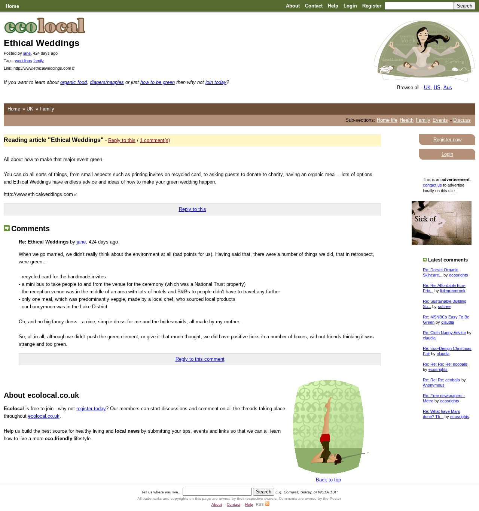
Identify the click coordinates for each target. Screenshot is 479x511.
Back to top (328, 480)
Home (12, 6)
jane (27, 53)
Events (440, 120)
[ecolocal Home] (424, 80)
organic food (73, 82)
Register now (447, 139)
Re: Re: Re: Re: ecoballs (445, 364)
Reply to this (121, 140)
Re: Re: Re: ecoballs (441, 380)
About (293, 6)
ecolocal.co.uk (44, 416)
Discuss (462, 120)
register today (91, 408)
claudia (447, 322)
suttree (444, 306)
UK (427, 87)
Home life (387, 120)
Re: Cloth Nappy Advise (444, 332)
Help (333, 6)
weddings (23, 60)
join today (215, 82)
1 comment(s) (155, 140)
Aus (447, 87)
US (437, 87)
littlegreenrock (453, 290)
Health (407, 120)
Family (423, 120)
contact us (432, 185)
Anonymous (434, 385)
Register (371, 6)
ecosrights (458, 275)
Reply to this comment (200, 359)
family (38, 60)
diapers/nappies (107, 82)
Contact (314, 6)
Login (350, 6)
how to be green (157, 82)
